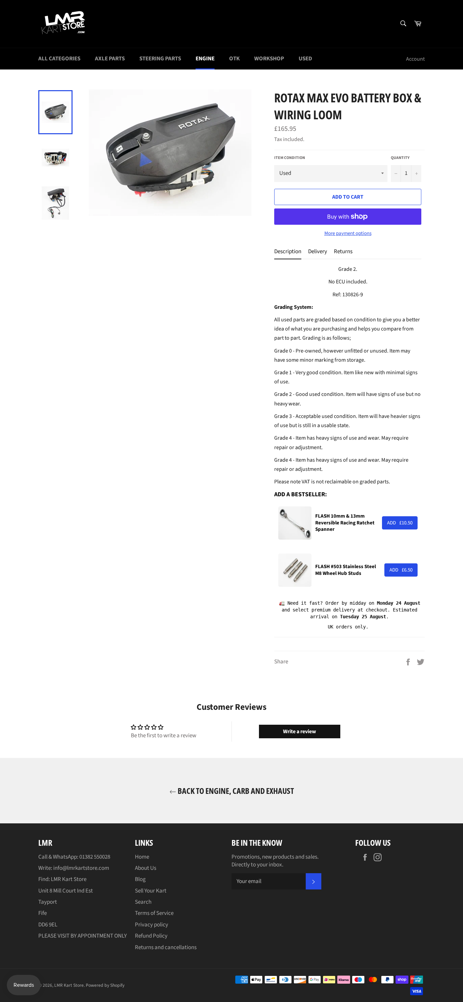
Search (143, 902)
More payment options (347, 233)
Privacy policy (151, 925)
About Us (145, 868)
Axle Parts (110, 59)
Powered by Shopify (105, 985)
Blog (140, 879)
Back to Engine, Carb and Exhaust (235, 790)
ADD (399, 522)
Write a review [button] (299, 731)
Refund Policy (151, 936)
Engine (205, 59)
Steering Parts (160, 59)
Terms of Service (154, 913)
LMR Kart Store (69, 985)
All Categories (59, 59)
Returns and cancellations (166, 947)
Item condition (289, 158)
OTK (234, 59)
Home (142, 857)
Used (305, 59)
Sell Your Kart (150, 891)
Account (415, 59)
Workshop (269, 59)
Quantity (400, 158)
